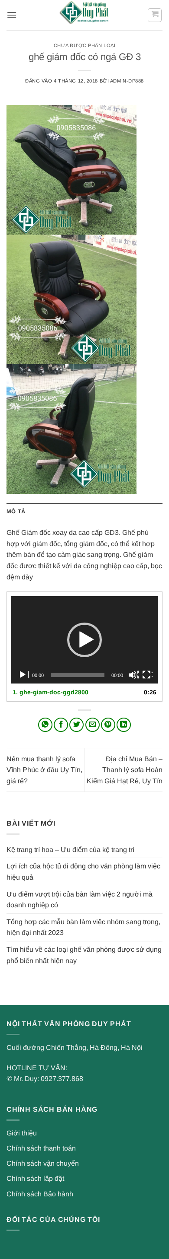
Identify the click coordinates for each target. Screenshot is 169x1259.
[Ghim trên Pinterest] (108, 725)
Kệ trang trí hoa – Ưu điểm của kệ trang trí (70, 849)
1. (50, 692)
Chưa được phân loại (85, 45)
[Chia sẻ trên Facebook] (61, 725)
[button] (11, 14)
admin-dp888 (127, 80)
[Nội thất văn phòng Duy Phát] (84, 15)
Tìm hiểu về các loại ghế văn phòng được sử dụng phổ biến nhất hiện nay (84, 955)
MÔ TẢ (15, 511)
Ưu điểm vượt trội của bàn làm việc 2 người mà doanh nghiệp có (79, 899)
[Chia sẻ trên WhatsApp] (45, 725)
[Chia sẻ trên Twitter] (76, 725)
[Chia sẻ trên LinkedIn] (124, 725)
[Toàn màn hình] (147, 675)
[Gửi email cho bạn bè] (92, 725)
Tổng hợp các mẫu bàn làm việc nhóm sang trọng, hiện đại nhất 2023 (83, 927)
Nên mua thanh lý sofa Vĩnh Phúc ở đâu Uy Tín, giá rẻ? (44, 770)
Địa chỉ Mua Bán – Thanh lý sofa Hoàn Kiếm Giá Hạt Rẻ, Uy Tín (124, 770)
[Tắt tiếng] (133, 675)
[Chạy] (23, 675)
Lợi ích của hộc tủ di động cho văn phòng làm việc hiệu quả (83, 871)
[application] (84, 640)
